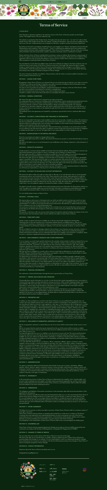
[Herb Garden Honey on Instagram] (19, 1)
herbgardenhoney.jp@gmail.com (28, 453)
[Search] (81, 6)
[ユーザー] (74, 6)
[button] (87, 7)
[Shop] (86, 6)
